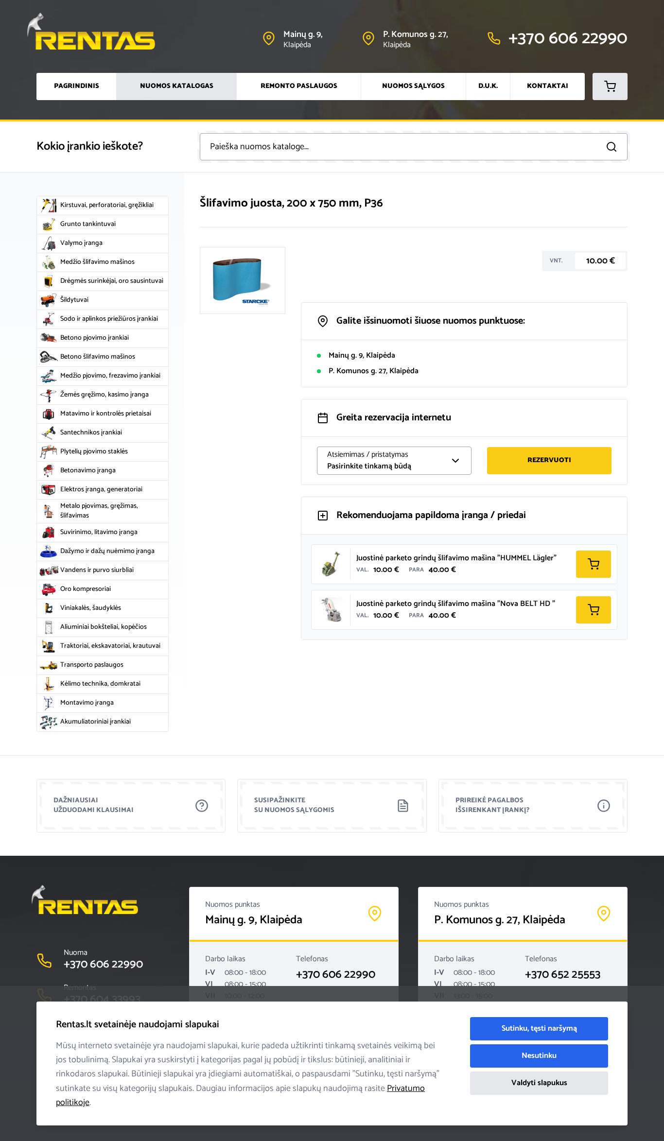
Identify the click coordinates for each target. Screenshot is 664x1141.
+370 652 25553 (562, 975)
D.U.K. (488, 86)
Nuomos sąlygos (413, 86)
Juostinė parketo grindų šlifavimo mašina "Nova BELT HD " (455, 603)
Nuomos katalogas (176, 86)
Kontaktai (547, 86)
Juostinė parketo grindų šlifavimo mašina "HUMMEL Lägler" (456, 558)
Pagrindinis (76, 86)
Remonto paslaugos (299, 86)
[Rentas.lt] (100, 31)
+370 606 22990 (335, 975)
